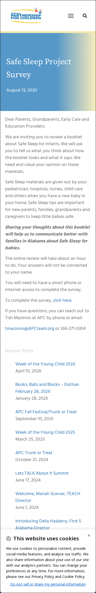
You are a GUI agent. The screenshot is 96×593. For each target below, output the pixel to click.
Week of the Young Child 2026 (45, 364)
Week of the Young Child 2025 (45, 432)
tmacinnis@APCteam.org (29, 328)
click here (62, 300)
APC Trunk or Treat (33, 453)
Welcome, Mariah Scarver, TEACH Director (47, 497)
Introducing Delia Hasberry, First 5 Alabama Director (48, 525)
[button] (71, 15)
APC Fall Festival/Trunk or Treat (46, 412)
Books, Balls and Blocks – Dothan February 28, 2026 (47, 388)
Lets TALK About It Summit (42, 473)
